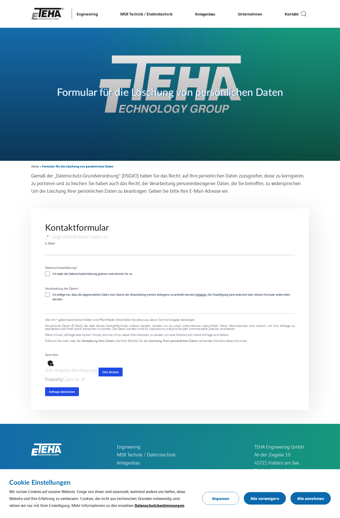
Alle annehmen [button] (310, 498)
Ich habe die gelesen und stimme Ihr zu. (93, 273)
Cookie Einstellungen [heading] (40, 482)
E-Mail (50, 243)
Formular (269, 294)
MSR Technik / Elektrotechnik (146, 14)
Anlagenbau (205, 14)
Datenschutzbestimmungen (159, 505)
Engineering (87, 14)
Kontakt (292, 14)
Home (35, 166)
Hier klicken (110, 372)
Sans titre (51, 354)
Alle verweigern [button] (264, 498)
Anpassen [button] (220, 498)
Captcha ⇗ (65, 379)
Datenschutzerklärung (83, 273)
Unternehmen (250, 14)
